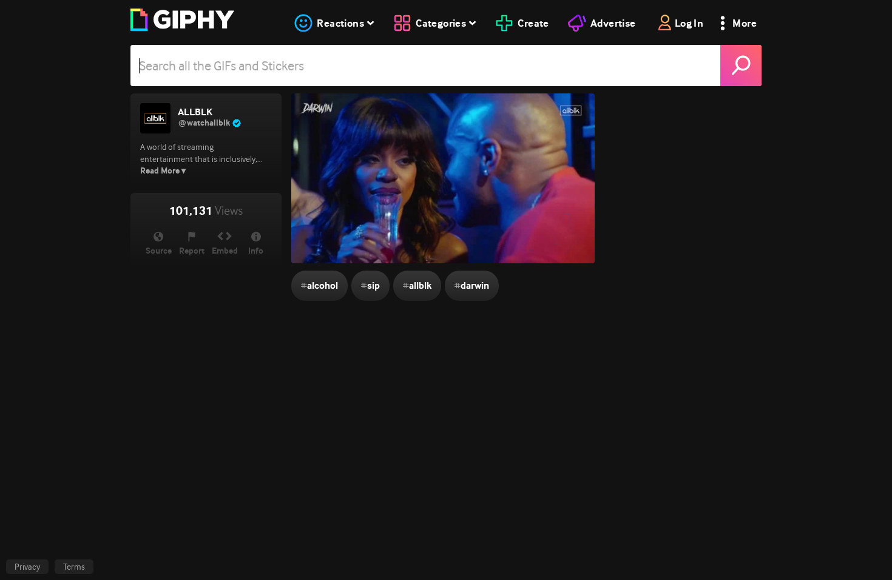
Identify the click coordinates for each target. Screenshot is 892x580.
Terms (74, 567)
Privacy (27, 567)
